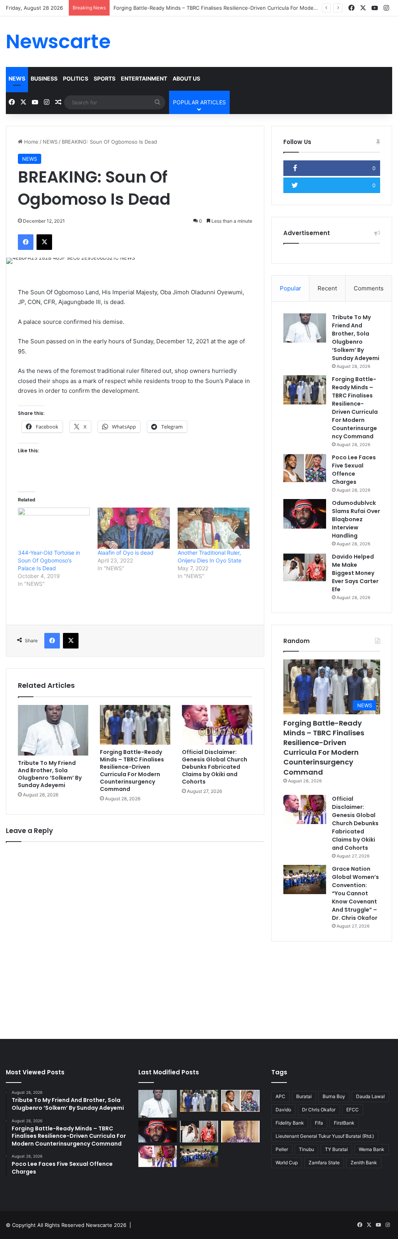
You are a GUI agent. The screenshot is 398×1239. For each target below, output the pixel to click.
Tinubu (306, 1149)
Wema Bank (371, 1149)
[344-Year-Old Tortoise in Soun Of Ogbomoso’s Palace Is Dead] (54, 528)
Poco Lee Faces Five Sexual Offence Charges (354, 469)
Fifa (319, 1123)
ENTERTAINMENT (144, 78)
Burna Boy (334, 1096)
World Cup (287, 1162)
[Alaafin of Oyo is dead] (133, 528)
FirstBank (344, 1123)
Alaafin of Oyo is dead (126, 552)
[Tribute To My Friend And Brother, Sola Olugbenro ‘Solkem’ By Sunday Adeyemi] (53, 730)
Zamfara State (324, 1162)
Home (30, 142)
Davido (283, 1109)
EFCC (352, 1109)
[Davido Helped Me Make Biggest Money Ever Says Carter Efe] (304, 567)
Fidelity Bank (290, 1123)
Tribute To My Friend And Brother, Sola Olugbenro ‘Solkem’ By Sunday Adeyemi (50, 774)
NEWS (17, 78)
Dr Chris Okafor (318, 1109)
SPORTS (104, 78)
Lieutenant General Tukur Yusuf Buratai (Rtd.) (325, 1136)
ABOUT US (186, 78)
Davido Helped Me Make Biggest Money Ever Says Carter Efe (355, 573)
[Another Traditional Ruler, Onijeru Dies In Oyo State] (214, 528)
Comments (369, 288)
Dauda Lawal (370, 1096)
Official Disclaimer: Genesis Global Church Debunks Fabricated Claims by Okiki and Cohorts (214, 767)
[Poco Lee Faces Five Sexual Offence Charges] (304, 468)
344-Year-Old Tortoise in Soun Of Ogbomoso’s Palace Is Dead (49, 560)
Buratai (304, 1096)
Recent (327, 288)
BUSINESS (44, 78)
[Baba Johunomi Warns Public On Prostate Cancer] (240, 1131)
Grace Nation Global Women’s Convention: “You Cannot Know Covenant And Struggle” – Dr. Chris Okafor (355, 893)
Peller (282, 1149)
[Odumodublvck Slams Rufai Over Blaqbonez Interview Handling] (304, 514)
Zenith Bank (364, 1162)
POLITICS (75, 78)
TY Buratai (336, 1149)
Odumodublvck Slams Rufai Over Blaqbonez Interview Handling (356, 519)
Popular (290, 288)
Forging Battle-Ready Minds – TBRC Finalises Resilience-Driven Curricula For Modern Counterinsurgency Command (253, 8)
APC (280, 1096)
